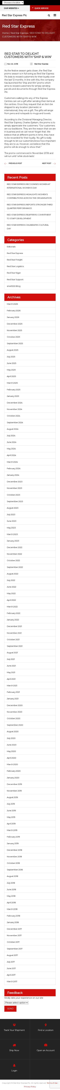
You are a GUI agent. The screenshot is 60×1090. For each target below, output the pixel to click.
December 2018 (14, 850)
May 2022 (11, 593)
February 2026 (13, 310)
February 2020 (14, 771)
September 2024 (15, 422)
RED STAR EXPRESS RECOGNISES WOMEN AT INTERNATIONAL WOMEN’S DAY (28, 186)
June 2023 (11, 521)
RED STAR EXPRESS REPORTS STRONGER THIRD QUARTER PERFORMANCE (30, 206)
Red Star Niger (14, 273)
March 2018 (12, 909)
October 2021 (13, 639)
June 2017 (11, 968)
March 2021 (12, 685)
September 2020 (15, 725)
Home (5, 33)
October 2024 (13, 416)
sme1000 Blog (13, 286)
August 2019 (12, 797)
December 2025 (14, 324)
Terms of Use (52, 1083)
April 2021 (11, 679)
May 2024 (11, 448)
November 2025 (14, 330)
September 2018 (15, 869)
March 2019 (12, 830)
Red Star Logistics (15, 266)
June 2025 (11, 363)
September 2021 (14, 646)
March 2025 (12, 383)
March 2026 (12, 304)
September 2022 (15, 567)
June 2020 (11, 745)
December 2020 (15, 705)
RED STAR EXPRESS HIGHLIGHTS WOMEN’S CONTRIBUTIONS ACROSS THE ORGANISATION (29, 196)
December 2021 (14, 626)
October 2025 (13, 337)
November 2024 (14, 409)
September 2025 (15, 343)
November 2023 (14, 488)
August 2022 (12, 574)
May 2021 (11, 672)
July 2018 (11, 883)
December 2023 (14, 481)
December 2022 (14, 547)
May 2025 (11, 370)
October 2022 (13, 560)
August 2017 (12, 955)
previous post (15, 163)
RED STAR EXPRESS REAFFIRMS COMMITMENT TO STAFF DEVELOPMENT (29, 217)
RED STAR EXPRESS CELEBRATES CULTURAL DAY (28, 227)
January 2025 (13, 396)
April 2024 (11, 455)
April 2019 (11, 823)
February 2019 (13, 837)
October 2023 (13, 495)
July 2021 (11, 659)
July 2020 (11, 738)
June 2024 (11, 442)
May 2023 (11, 528)
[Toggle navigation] (55, 15)
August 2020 (12, 731)
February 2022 (13, 613)
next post (46, 163)
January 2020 (13, 777)
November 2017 (14, 935)
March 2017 (12, 981)
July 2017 (11, 962)
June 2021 (11, 666)
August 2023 (12, 508)
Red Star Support (15, 279)
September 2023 (15, 501)
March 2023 (12, 534)
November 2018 (14, 856)
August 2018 (12, 876)
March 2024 (12, 462)
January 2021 (12, 698)
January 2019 (13, 843)
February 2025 (13, 389)
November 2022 (14, 554)
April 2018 (11, 902)
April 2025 (11, 376)
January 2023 (13, 541)
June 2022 (11, 587)
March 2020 (12, 764)
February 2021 (13, 692)
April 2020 (11, 758)
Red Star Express (19, 33)
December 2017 (14, 929)
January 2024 (13, 475)
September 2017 (14, 948)
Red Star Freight (14, 260)
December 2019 (14, 784)
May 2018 (11, 896)
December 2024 (14, 402)
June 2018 (11, 889)
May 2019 (11, 817)
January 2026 (13, 317)
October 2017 (13, 942)
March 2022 (12, 606)
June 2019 (11, 810)
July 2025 (11, 356)
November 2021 (14, 633)
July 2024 (11, 435)
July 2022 (11, 580)
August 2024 (12, 429)
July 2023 (11, 514)
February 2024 (13, 468)
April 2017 (11, 975)
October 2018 (13, 863)
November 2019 (14, 791)
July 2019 (11, 804)
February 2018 (13, 916)
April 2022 (11, 600)
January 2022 (13, 620)
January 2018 (13, 922)
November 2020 (14, 712)
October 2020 (13, 718)
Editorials (11, 246)
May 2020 (11, 751)
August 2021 (12, 652)
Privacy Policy (30, 1086)
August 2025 (12, 350)
